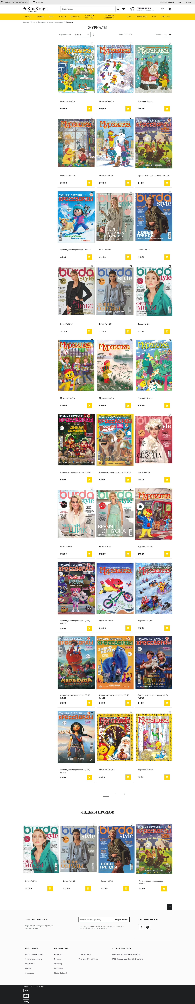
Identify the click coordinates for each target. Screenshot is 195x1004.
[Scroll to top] (169, 907)
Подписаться (121, 920)
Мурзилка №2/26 (106, 101)
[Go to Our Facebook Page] (141, 927)
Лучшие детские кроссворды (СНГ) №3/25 (153, 696)
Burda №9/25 (144, 472)
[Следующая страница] (124, 794)
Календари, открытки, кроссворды (50, 22)
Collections (141, 17)
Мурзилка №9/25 (67, 398)
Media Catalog (60, 973)
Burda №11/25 (105, 324)
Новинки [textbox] (77, 35)
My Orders (29, 964)
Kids (129, 17)
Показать (158, 34)
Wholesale (58, 968)
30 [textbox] (166, 35)
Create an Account (33, 959)
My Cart (28, 968)
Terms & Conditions (96, 926)
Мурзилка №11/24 (145, 770)
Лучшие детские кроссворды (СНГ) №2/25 (75, 771)
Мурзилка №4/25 (106, 621)
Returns (57, 959)
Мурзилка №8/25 (106, 398)
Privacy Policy (85, 954)
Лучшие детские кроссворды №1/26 (75, 250)
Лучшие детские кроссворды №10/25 (115, 472)
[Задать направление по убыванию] (93, 34)
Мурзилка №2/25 (145, 621)
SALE (154, 17)
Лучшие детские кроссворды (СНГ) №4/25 (114, 696)
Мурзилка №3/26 (67, 101)
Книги (33, 22)
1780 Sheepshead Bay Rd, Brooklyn (127, 959)
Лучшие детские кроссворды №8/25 (75, 472)
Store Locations (121, 948)
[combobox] (90, 9)
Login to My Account (34, 954)
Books (28, 17)
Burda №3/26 (105, 250)
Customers (31, 948)
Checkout (29, 973)
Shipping (58, 964)
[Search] (118, 9)
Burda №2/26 (144, 250)
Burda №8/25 (66, 546)
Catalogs (166, 17)
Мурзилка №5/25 (145, 546)
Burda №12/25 (66, 324)
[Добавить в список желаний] (92, 43)
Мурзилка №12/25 (145, 101)
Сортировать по (65, 34)
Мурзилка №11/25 (67, 176)
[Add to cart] (89, 108)
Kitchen (62, 17)
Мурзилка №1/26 (106, 176)
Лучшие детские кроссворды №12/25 (153, 176)
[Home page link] (37, 9)
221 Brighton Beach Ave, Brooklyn (126, 954)
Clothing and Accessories (109, 17)
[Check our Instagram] (147, 927)
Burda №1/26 (143, 324)
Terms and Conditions (88, 959)
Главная (26, 22)
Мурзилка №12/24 (106, 770)
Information (61, 948)
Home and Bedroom (89, 17)
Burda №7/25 (105, 546)
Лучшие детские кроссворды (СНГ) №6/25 (75, 622)
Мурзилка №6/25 (145, 398)
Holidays (40, 17)
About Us (58, 954)
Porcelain (75, 17)
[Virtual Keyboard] (123, 9)
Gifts (51, 17)
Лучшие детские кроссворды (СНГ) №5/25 (75, 696)
